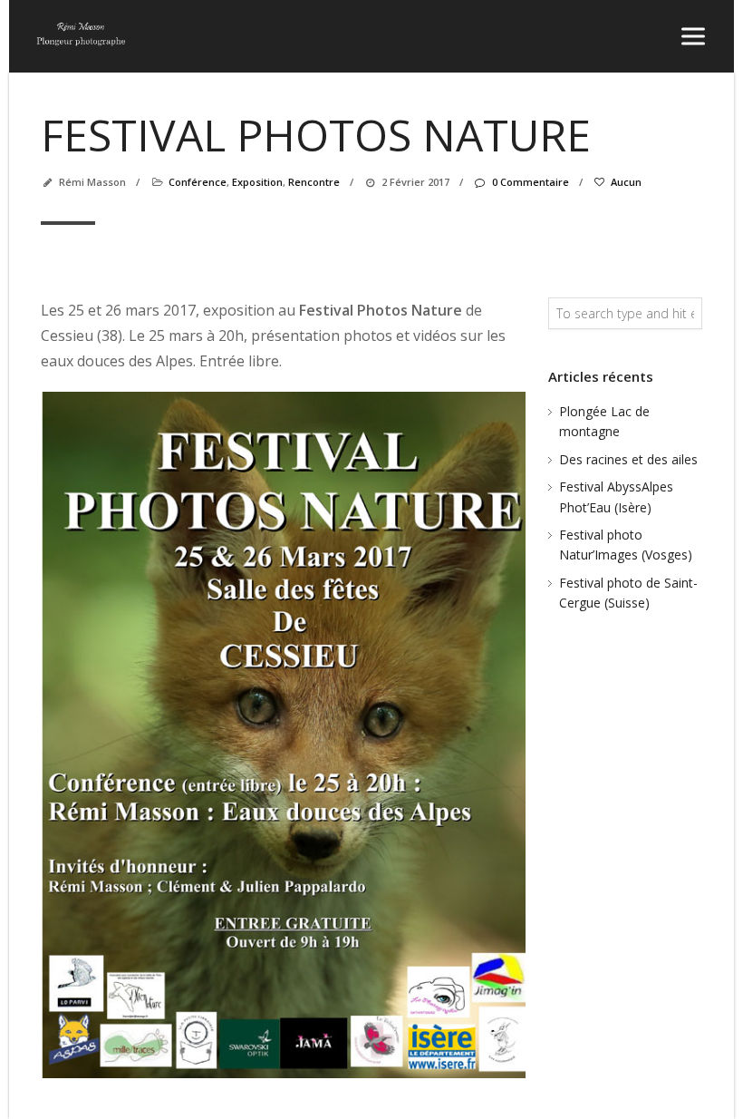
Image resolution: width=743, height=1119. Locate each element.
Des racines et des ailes (628, 459)
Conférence (198, 182)
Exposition (257, 182)
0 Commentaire (530, 182)
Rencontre (314, 182)
